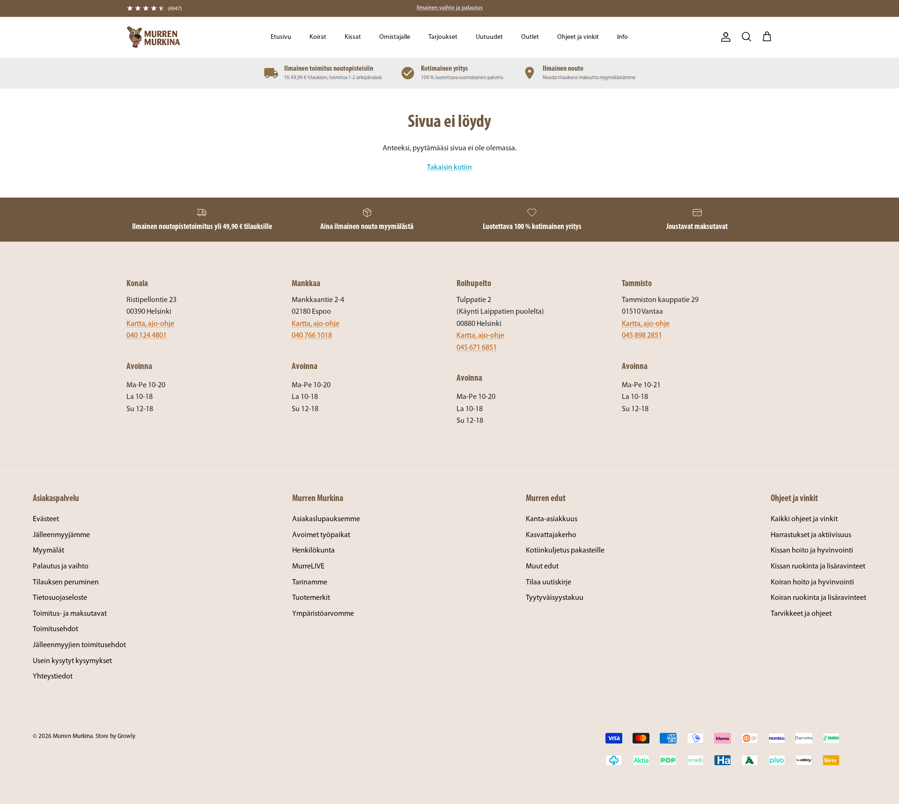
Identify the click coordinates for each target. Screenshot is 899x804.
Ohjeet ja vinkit (578, 37)
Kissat (353, 37)
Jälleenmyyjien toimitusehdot (79, 645)
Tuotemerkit (311, 598)
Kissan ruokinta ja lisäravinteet (818, 566)
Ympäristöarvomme (323, 614)
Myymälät (48, 550)
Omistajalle (394, 37)
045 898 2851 (642, 335)
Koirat (317, 37)
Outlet (530, 37)
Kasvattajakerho (551, 535)
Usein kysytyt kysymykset (72, 661)
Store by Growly (115, 736)
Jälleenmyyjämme (61, 535)
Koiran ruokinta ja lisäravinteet (818, 598)
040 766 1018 (312, 335)
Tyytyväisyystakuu (554, 598)
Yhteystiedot (53, 676)
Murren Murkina (73, 736)
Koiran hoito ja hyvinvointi (812, 582)
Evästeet (46, 519)
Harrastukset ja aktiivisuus (811, 535)
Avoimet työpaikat (321, 535)
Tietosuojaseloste (60, 598)
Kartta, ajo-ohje (150, 324)
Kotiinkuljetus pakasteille (565, 550)
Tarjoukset (442, 37)
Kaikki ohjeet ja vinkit (804, 519)
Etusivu (281, 37)
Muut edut (542, 566)
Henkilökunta (313, 550)
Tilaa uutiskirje (548, 582)
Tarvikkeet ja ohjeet (801, 614)
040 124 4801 (146, 335)
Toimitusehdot (55, 629)
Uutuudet (489, 37)
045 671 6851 (477, 348)
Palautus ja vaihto (60, 566)
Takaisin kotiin (449, 167)
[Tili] (723, 37)
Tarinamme (309, 582)
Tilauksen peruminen (66, 582)
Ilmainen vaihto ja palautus (450, 8)
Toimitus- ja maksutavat (70, 614)
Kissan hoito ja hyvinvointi (812, 550)
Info (622, 37)
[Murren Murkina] (153, 37)
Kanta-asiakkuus (551, 519)
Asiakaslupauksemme (326, 519)
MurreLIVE (308, 566)
